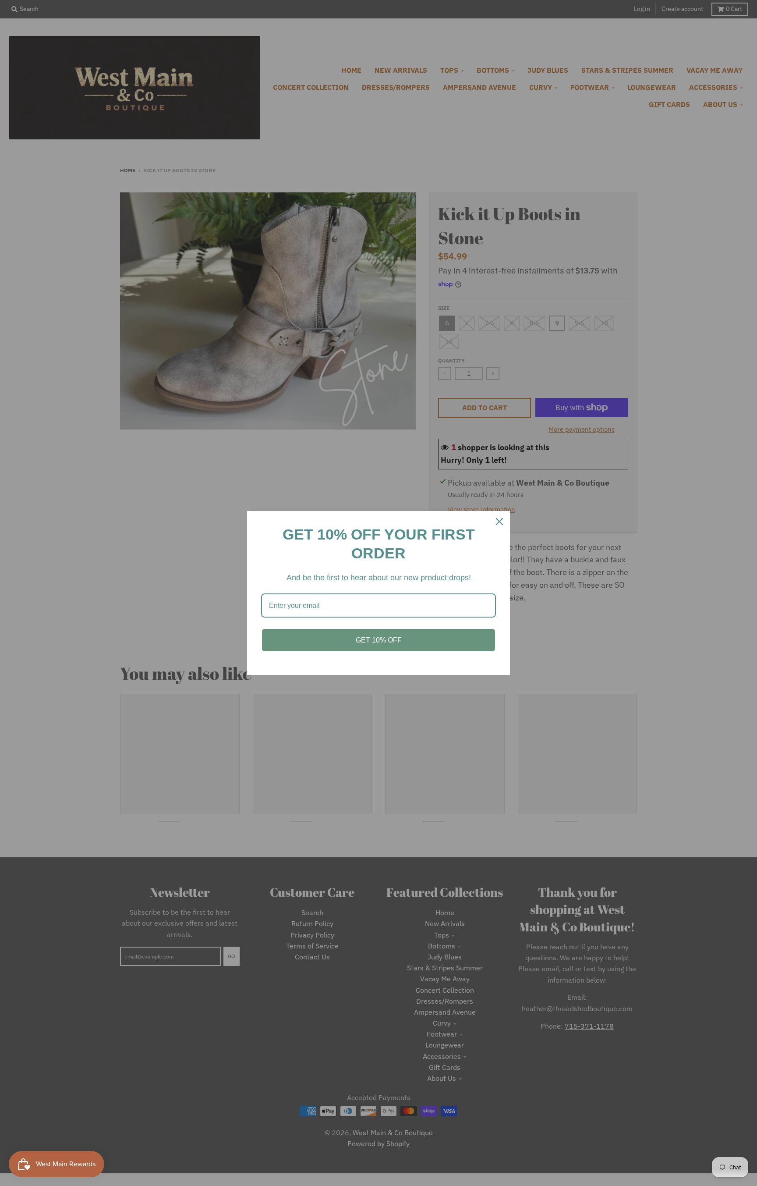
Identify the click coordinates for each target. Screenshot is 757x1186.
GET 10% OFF (379, 640)
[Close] (499, 521)
